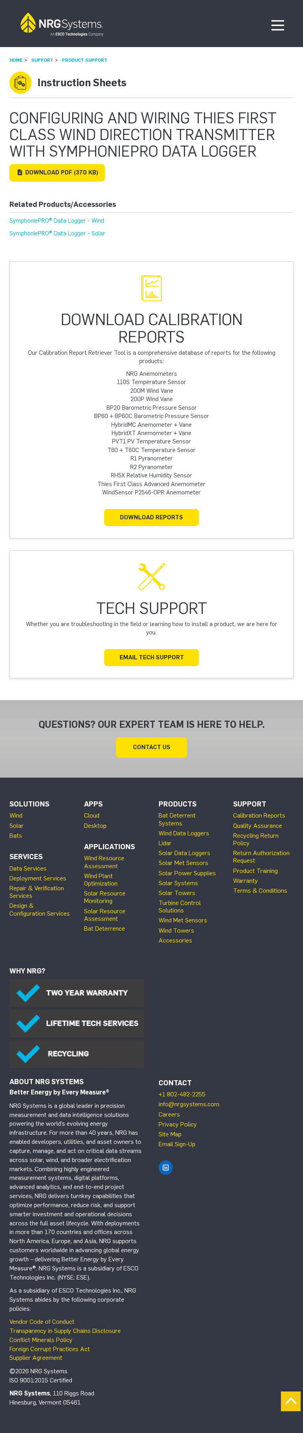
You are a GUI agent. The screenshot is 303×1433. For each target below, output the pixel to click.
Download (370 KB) (61, 172)
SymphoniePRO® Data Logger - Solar (57, 233)
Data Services (28, 868)
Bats (15, 835)
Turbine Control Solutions (180, 906)
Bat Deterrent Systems (177, 819)
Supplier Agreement (35, 1357)
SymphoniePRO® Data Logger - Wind (56, 220)
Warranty (245, 880)
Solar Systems (178, 883)
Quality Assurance (257, 825)
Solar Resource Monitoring (104, 897)
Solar (16, 825)
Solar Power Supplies (187, 873)
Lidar (165, 843)
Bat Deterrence (104, 928)
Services (26, 856)
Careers (169, 1114)
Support (42, 60)
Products (177, 804)
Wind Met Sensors (183, 920)
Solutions (29, 804)
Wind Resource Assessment (104, 861)
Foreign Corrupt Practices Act (49, 1349)
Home (15, 60)
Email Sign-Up (177, 1144)
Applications (109, 846)
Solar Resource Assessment (104, 914)
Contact (175, 1083)
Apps (93, 804)
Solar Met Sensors (183, 863)
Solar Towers (177, 893)
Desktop (95, 825)
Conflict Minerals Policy (41, 1340)
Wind (15, 815)
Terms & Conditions (260, 890)
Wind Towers (176, 930)
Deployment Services (37, 878)
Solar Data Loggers (184, 853)
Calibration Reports (259, 815)
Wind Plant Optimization (101, 879)
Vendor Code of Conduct (42, 1321)
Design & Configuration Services (39, 909)
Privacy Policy (178, 1124)
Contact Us (151, 747)
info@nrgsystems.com (189, 1104)
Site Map (170, 1134)
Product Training (255, 871)
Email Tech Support (152, 657)
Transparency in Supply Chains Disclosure (65, 1331)
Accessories (175, 940)
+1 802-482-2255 (182, 1094)
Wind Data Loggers (184, 833)
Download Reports (151, 517)
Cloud (91, 815)
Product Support (84, 60)
